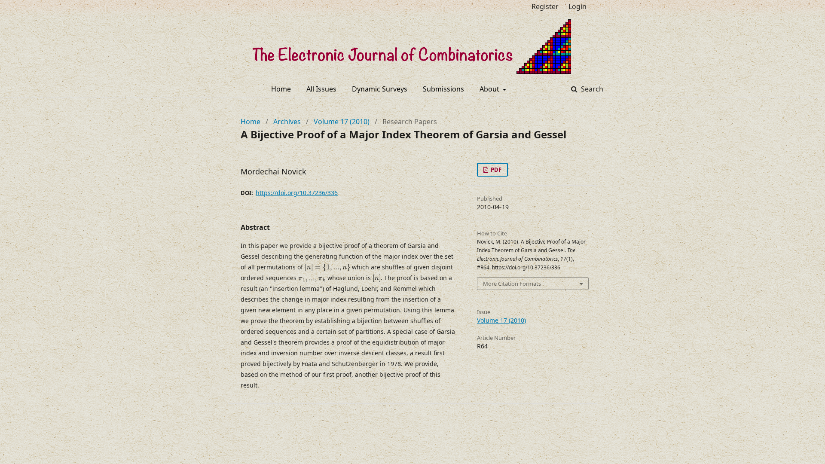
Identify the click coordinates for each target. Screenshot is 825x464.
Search (591, 89)
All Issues (321, 89)
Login (577, 6)
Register (545, 6)
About (490, 89)
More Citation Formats (512, 283)
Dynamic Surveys (379, 89)
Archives (287, 121)
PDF (495, 170)
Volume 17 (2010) (342, 121)
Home (281, 89)
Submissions (443, 89)
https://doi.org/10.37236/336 (297, 193)
